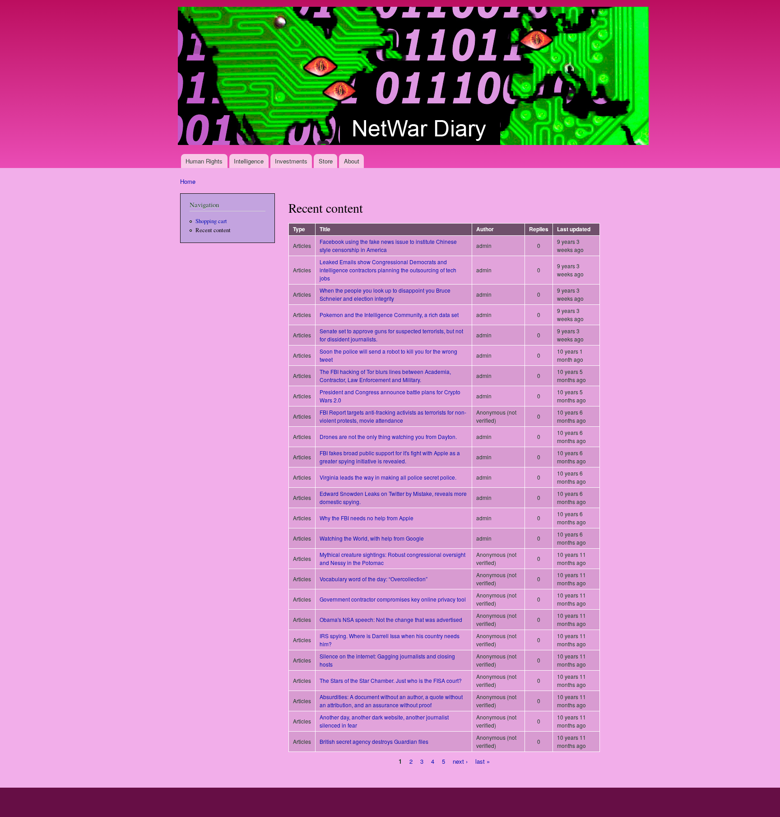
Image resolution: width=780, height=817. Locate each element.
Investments (291, 161)
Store (326, 161)
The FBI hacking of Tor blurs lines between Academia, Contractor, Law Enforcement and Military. (385, 375)
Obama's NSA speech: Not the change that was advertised (391, 619)
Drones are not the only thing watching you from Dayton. (388, 436)
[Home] (414, 77)
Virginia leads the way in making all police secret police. (388, 477)
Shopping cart (211, 221)
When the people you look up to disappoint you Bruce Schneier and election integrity (385, 294)
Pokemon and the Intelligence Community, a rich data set (389, 314)
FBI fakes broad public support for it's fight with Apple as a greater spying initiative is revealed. (390, 457)
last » (482, 760)
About (351, 161)
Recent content (213, 230)
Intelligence (249, 161)
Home (187, 181)
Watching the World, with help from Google (372, 538)
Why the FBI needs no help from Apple (366, 518)
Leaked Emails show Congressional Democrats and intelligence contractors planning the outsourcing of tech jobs (388, 270)
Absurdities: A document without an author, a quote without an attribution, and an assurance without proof (391, 701)
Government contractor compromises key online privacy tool (393, 599)
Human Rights (204, 161)
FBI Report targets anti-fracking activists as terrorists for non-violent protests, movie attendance (393, 416)
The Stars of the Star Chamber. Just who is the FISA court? (391, 680)
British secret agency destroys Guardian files (374, 741)
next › (460, 760)
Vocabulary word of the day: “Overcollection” (373, 579)
